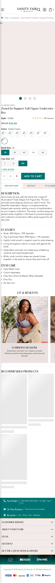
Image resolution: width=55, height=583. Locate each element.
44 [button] (43, 152)
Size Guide (8, 169)
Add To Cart (33, 176)
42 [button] (33, 152)
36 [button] (5, 152)
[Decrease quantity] (4, 176)
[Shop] (2, 9)
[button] (51, 9)
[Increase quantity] (17, 176)
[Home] (2, 18)
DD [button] (23, 163)
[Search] (38, 9)
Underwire (15, 18)
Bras (7, 18)
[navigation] (44, 9)
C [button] (5, 163)
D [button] (13, 163)
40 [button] (24, 152)
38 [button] (15, 152)
